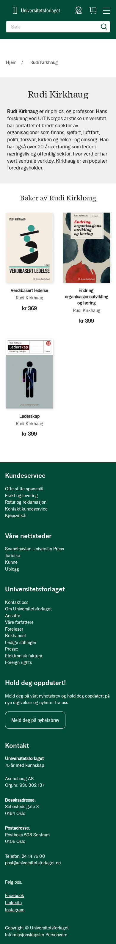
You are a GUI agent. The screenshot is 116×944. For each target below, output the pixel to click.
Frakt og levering (21, 495)
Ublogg (12, 569)
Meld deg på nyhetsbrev (35, 720)
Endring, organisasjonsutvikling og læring (86, 297)
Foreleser (14, 629)
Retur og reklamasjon (25, 502)
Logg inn (78, 10)
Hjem (12, 62)
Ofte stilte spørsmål (24, 488)
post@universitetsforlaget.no (33, 863)
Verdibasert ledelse (29, 290)
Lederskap (29, 416)
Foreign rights (18, 662)
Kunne (11, 562)
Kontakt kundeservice (26, 509)
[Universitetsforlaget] (36, 10)
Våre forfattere (19, 622)
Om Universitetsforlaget (28, 609)
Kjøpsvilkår (16, 515)
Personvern (56, 934)
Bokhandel (15, 635)
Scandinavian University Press (34, 549)
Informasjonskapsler (24, 934)
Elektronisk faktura (23, 656)
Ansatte (12, 615)
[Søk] (104, 27)
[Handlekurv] (92, 10)
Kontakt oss (16, 602)
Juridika (12, 555)
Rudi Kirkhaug (29, 298)
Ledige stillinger (20, 642)
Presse (11, 649)
